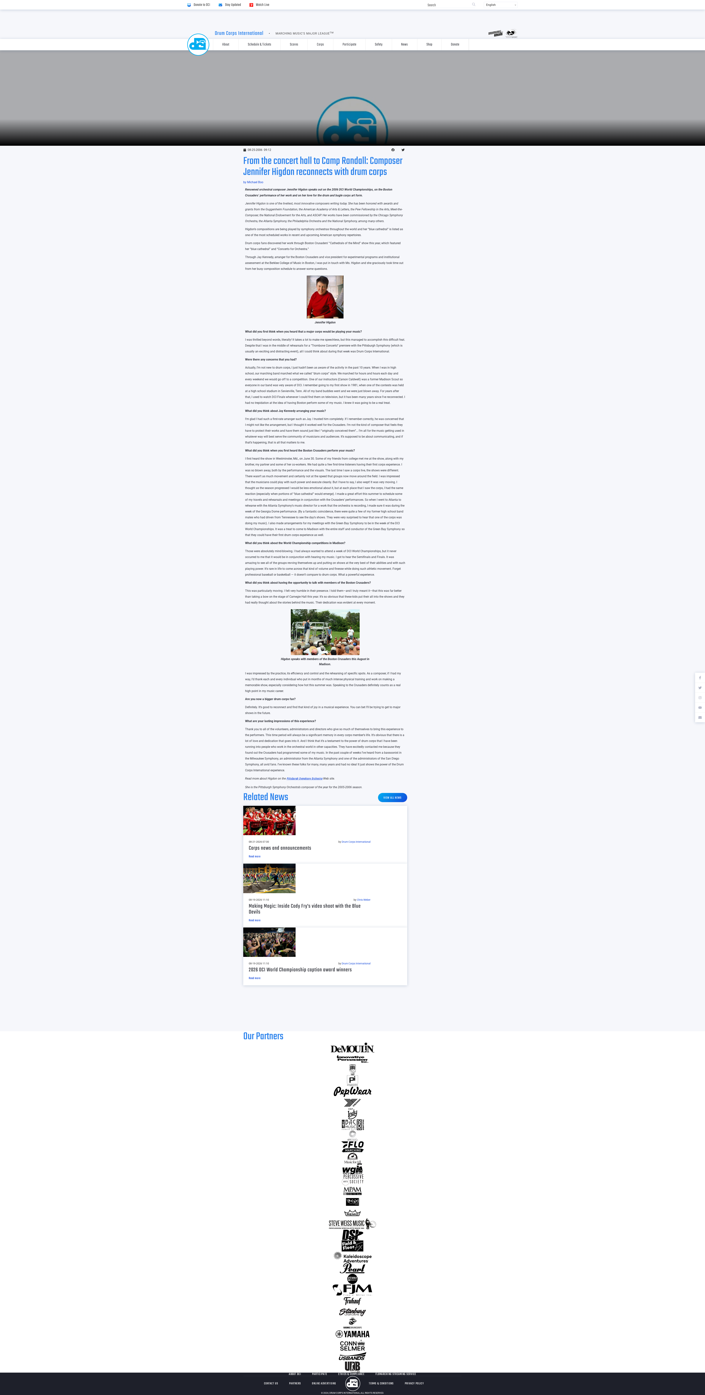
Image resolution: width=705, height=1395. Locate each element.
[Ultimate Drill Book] (352, 1367)
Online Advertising (324, 1383)
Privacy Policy (414, 1383)
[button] (393, 150)
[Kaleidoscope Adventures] (352, 1256)
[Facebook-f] (700, 678)
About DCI (295, 1374)
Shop (429, 44)
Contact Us (271, 1383)
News (404, 44)
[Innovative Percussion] (352, 1058)
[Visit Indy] (352, 1113)
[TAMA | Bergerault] (352, 1279)
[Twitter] (700, 688)
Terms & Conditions (381, 1383)
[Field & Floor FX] (352, 1245)
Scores (294, 44)
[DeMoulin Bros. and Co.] (352, 1047)
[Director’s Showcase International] (352, 1234)
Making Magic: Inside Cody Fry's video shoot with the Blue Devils (305, 909)
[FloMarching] (352, 1146)
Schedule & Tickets (259, 44)
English (491, 5)
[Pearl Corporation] (352, 1267)
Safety (379, 44)
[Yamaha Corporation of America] (352, 1334)
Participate (349, 44)
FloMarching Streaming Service (395, 1374)
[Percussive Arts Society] (352, 1179)
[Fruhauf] (352, 1301)
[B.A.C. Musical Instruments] (352, 1124)
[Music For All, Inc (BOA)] (352, 1157)
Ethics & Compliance (351, 1374)
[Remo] (352, 1212)
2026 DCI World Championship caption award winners (300, 970)
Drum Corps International (239, 33)
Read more (255, 856)
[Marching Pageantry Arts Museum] (352, 1190)
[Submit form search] (473, 5)
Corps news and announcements (280, 848)
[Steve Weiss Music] (352, 1223)
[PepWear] (352, 1091)
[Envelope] (700, 717)
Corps (320, 44)
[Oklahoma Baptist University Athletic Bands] (352, 1069)
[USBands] (352, 1356)
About (225, 44)
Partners (295, 1383)
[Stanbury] (352, 1312)
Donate (455, 44)
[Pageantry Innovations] (352, 1080)
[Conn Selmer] (352, 1345)
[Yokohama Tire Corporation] (352, 1102)
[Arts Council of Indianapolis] (352, 1135)
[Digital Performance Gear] (352, 1201)
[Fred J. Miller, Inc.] (352, 1290)
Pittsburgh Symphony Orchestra (304, 778)
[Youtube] (700, 707)
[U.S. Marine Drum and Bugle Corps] (352, 1323)
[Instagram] (700, 697)
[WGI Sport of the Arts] (352, 1168)
